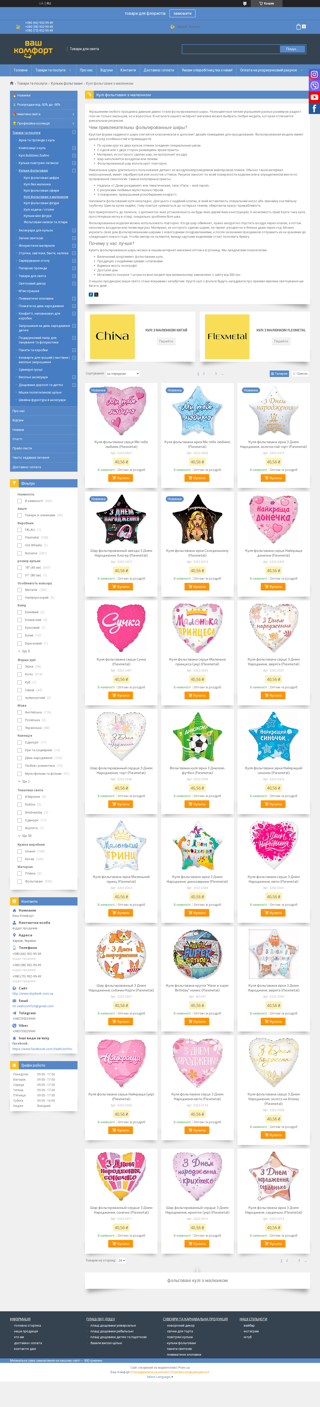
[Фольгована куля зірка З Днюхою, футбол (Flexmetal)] (197, 737)
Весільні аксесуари (33, 377)
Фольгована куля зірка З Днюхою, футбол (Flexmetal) (197, 770)
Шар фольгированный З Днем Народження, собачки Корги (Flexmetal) (121, 987)
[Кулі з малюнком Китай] (113, 336)
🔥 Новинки (21, 95)
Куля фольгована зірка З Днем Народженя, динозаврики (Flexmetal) (197, 878)
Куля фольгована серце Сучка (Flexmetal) (121, 661)
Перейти (166, 341)
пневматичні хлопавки (184, 1354)
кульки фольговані (181, 1343)
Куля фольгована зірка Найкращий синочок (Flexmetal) (273, 770)
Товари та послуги (50, 70)
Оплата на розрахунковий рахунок (268, 70)
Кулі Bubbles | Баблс (34, 155)
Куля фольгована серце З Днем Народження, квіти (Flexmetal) (274, 878)
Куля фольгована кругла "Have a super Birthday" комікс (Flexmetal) (197, 987)
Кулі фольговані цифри (41, 178)
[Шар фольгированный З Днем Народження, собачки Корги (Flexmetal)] (121, 954)
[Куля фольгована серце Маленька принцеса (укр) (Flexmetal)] (197, 628)
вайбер (249, 1325)
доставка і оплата (28, 1343)
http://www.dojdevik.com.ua (32, 993)
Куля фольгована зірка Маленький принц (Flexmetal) (121, 878)
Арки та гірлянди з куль (37, 140)
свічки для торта (180, 1331)
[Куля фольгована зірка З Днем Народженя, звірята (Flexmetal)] (274, 954)
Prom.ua (184, 1367)
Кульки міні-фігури (38, 216)
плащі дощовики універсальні (113, 1325)
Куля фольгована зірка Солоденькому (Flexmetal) (197, 552)
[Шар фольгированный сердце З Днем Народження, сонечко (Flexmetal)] (121, 1176)
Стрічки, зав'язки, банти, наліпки (43, 253)
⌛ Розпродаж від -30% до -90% (36, 104)
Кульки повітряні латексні (38, 163)
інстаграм (251, 1331)
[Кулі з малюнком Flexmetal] (227, 336)
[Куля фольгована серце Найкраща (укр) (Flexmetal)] (121, 1063)
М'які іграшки (29, 291)
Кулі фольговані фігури (41, 203)
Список (302, 373)
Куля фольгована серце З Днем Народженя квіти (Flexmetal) (198, 1096)
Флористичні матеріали (37, 245)
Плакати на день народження (41, 306)
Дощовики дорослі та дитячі (41, 385)
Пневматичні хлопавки (36, 298)
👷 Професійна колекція (31, 123)
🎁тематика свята (26, 114)
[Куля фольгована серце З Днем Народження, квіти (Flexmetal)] (274, 845)
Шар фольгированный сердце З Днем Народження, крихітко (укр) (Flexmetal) (198, 1209)
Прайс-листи (22, 448)
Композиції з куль (32, 148)
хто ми (19, 1337)
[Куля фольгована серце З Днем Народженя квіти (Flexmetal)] (197, 1063)
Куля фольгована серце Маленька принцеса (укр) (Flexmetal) (197, 661)
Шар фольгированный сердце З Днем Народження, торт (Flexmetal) (121, 770)
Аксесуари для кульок (36, 230)
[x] (96, 295)
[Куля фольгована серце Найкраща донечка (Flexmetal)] (274, 519)
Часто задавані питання (30, 457)
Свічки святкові (31, 238)
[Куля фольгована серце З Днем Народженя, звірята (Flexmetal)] (274, 628)
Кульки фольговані (66, 83)
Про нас (86, 70)
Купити (123, 478)
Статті (17, 439)
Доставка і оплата (159, 70)
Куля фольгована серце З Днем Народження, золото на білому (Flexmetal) (274, 1099)
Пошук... (292, 49)
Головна (21, 70)
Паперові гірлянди (33, 268)
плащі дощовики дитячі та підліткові (118, 1337)
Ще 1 (26, 781)
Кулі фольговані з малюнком (46, 197)
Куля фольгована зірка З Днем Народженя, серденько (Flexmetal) (273, 1209)
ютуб (248, 1337)
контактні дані (25, 1349)
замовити (183, 13)
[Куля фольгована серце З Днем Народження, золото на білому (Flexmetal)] (274, 1063)
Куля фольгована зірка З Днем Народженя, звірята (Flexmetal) (274, 987)
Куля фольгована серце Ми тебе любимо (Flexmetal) (121, 444)
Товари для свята (32, 276)
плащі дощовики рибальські (112, 1331)
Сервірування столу (34, 261)
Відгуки (106, 70)
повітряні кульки (180, 1337)
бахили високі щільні (106, 1343)
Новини (18, 430)
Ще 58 (27, 836)
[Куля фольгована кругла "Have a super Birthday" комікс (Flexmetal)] (197, 954)
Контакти (128, 70)
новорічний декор (181, 1325)
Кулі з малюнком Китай (166, 330)
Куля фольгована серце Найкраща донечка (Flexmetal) (273, 552)
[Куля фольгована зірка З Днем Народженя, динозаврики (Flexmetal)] (197, 845)
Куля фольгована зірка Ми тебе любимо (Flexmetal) (197, 444)
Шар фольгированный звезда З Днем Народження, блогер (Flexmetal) (121, 552)
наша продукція (26, 1331)
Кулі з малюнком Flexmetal (281, 330)
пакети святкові (179, 1349)
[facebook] (91, 295)
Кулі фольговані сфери (41, 190)
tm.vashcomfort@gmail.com (33, 1006)
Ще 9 (26, 651)
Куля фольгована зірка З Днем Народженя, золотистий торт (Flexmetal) (273, 444)
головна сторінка (27, 1325)
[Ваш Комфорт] (39, 49)
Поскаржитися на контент (150, 1372)
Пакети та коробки (33, 350)
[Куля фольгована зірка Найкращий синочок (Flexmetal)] (274, 737)
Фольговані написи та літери (46, 222)
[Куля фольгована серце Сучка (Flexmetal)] (121, 628)
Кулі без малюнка (37, 184)
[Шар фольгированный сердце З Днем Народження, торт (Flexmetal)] (121, 737)
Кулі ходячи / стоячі (39, 209)
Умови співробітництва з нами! (207, 70)
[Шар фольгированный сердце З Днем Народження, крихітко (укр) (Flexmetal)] (197, 1176)
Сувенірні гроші (30, 369)
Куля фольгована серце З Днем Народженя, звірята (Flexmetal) (274, 661)
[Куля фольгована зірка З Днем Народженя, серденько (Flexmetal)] (274, 1176)
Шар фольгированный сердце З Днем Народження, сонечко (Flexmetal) (121, 1209)
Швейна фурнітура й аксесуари (42, 400)
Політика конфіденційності (190, 1372)
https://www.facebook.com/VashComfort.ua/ (43, 1049)
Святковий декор (32, 283)
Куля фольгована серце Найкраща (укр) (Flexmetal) (121, 1096)
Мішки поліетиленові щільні (40, 392)
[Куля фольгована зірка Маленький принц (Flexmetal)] (121, 845)
